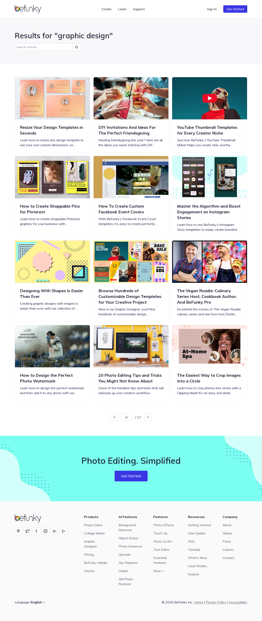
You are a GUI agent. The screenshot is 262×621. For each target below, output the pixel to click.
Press (226, 541)
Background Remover (127, 527)
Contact (228, 558)
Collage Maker (94, 533)
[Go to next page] (148, 417)
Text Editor (161, 549)
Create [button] (107, 9)
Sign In (212, 9)
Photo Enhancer (130, 546)
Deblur (123, 571)
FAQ (191, 541)
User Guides (197, 533)
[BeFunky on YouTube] (63, 531)
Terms (198, 602)
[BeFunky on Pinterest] (18, 531)
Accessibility (238, 602)
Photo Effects (163, 525)
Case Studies (197, 566)
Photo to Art (162, 541)
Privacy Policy (216, 602)
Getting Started (199, 525)
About (227, 525)
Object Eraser (128, 538)
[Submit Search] (76, 47)
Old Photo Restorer (126, 581)
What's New (197, 558)
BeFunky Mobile (95, 563)
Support (139, 9)
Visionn (89, 571)
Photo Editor (93, 525)
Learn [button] (122, 9)
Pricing (89, 554)
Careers (228, 549)
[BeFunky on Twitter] (27, 531)
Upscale (124, 554)
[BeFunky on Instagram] (45, 531)
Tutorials (194, 549)
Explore (193, 574)
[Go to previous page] (114, 417)
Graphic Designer (90, 543)
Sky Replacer (128, 563)
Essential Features (160, 560)
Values (227, 533)
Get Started (235, 9)
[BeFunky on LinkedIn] (54, 531)
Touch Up (160, 533)
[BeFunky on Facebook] (36, 531)
